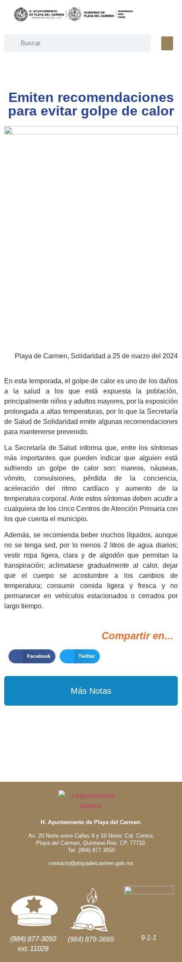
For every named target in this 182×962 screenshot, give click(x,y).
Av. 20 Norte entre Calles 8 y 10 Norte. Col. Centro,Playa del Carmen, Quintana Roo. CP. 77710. (91, 839)
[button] (167, 43)
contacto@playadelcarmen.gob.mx (91, 863)
